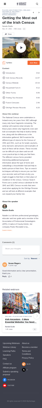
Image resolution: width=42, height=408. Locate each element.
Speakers (7, 355)
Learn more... (7, 230)
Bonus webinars (9, 14)
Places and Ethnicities (12, 10)
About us (25, 343)
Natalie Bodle (10, 327)
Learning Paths (9, 351)
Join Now (33, 63)
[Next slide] (37, 316)
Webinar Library (9, 347)
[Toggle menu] (5, 4)
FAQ (5, 359)
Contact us (7, 364)
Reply (4, 276)
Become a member (30, 347)
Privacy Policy (28, 358)
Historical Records (11, 11)
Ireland (26, 10)
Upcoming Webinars (11, 343)
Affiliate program (9, 368)
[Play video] (21, 48)
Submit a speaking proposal (10, 373)
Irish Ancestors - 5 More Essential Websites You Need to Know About (21, 322)
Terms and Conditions (26, 352)
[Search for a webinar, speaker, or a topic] (37, 4)
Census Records (9, 13)
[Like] (9, 276)
